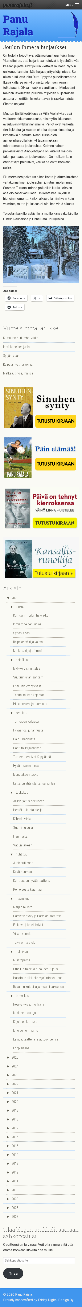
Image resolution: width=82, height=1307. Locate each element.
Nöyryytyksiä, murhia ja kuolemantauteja (28, 1008)
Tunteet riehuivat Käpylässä (32, 757)
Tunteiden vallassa (26, 721)
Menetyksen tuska (25, 775)
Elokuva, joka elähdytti (28, 925)
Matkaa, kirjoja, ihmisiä (18, 373)
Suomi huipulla (23, 828)
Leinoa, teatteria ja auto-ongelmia (35, 1039)
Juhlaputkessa (23, 863)
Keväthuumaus (23, 872)
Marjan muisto (22, 907)
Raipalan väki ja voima (18, 364)
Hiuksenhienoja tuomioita (30, 704)
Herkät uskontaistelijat (28, 810)
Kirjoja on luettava (25, 1022)
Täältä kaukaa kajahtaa (29, 695)
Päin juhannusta (24, 739)
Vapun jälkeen (22, 845)
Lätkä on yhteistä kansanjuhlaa (34, 783)
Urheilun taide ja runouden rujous (35, 969)
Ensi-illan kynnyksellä (27, 686)
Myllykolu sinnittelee (26, 668)
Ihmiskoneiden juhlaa (17, 347)
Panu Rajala (18, 25)
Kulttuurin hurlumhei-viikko (20, 338)
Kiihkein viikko (22, 819)
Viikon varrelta (22, 934)
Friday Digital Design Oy (55, 1300)
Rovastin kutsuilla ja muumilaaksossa (38, 987)
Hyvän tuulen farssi (26, 766)
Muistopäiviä (21, 960)
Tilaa (13, 1273)
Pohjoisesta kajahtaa (27, 889)
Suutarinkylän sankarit (28, 677)
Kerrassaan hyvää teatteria (31, 881)
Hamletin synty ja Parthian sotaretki (37, 916)
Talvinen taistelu (24, 943)
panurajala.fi (17, 4)
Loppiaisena (21, 1048)
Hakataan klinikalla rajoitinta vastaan (37, 978)
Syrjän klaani (11, 356)
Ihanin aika (20, 836)
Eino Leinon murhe (25, 1031)
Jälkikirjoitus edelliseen (28, 801)
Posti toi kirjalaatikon (27, 748)
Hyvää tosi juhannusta (28, 730)
